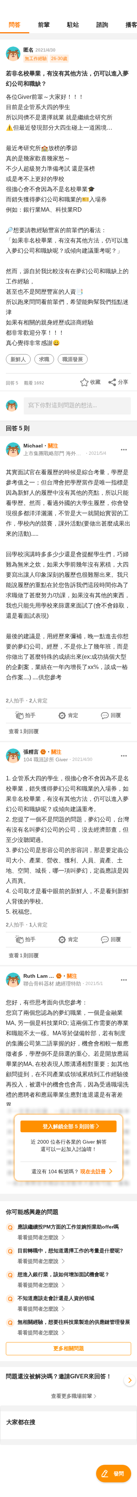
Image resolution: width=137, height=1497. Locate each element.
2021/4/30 (45, 50)
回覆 (116, 715)
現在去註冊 (93, 1171)
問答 (14, 25)
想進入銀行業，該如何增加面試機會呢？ (64, 1274)
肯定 (73, 715)
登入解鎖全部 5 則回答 (69, 1126)
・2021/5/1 (92, 983)
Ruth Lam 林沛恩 (38, 976)
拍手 (30, 715)
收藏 (95, 382)
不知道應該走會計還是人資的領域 (56, 1298)
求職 (44, 359)
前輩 (44, 25)
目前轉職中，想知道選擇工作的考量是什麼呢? (70, 1250)
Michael (33, 446)
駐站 (73, 25)
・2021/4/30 (80, 759)
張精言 (31, 752)
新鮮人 (18, 359)
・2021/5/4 (95, 453)
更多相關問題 (68, 1348)
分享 (123, 382)
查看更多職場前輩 (71, 1396)
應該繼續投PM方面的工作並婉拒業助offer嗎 (68, 1227)
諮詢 (102, 25)
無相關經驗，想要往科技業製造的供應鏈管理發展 (74, 1322)
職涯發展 (72, 359)
